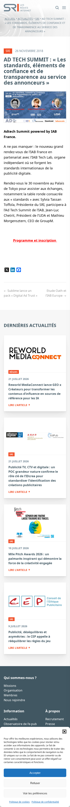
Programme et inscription (35, 240)
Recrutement (54, 719)
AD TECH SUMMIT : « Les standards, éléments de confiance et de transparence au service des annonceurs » (35, 71)
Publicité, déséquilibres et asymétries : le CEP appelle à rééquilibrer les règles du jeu (29, 636)
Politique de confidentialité (45, 801)
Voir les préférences (35, 793)
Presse (50, 724)
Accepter (35, 772)
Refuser (35, 783)
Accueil (10, 18)
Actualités (25, 18)
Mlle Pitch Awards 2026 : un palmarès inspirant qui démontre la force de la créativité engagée (35, 558)
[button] (64, 731)
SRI (37, 18)
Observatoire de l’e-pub (20, 724)
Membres (10, 695)
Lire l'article (17, 405)
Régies (14, 372)
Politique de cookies (19, 801)
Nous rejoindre (14, 700)
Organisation (13, 690)
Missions (10, 686)
